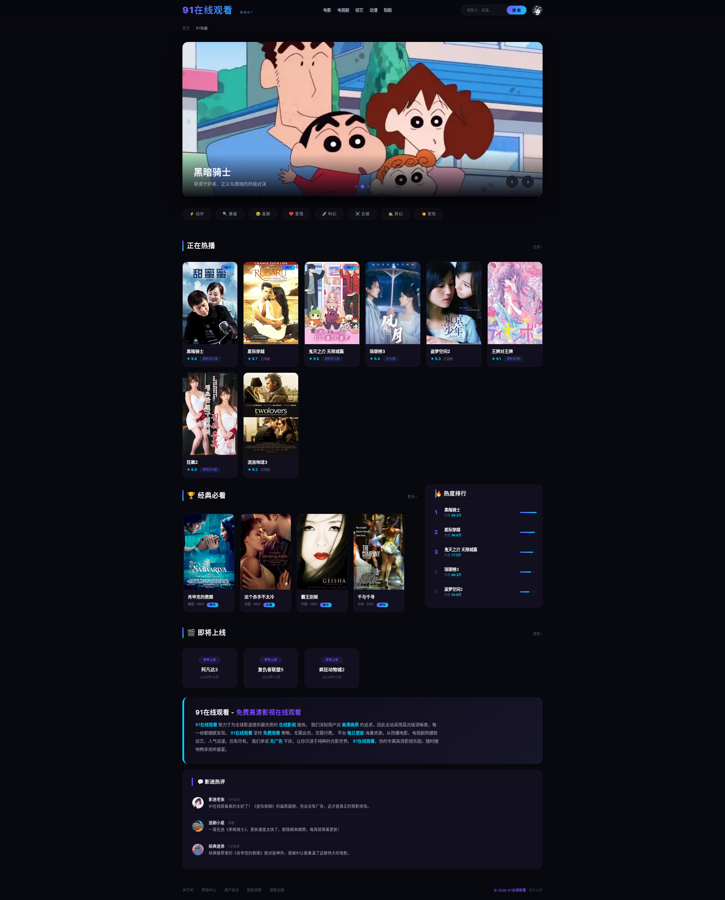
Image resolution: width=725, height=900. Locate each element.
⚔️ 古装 (362, 213)
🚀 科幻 (329, 213)
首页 (186, 28)
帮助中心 (209, 890)
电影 (327, 10)
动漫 (374, 10)
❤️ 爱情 (296, 213)
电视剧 (343, 10)
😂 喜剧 (263, 213)
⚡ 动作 (196, 213)
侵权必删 (277, 890)
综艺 (359, 10)
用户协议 (231, 890)
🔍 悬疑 (230, 213)
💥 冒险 (428, 213)
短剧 (388, 10)
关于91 (188, 890)
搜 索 (516, 10)
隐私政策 (254, 890)
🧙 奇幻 (395, 213)
